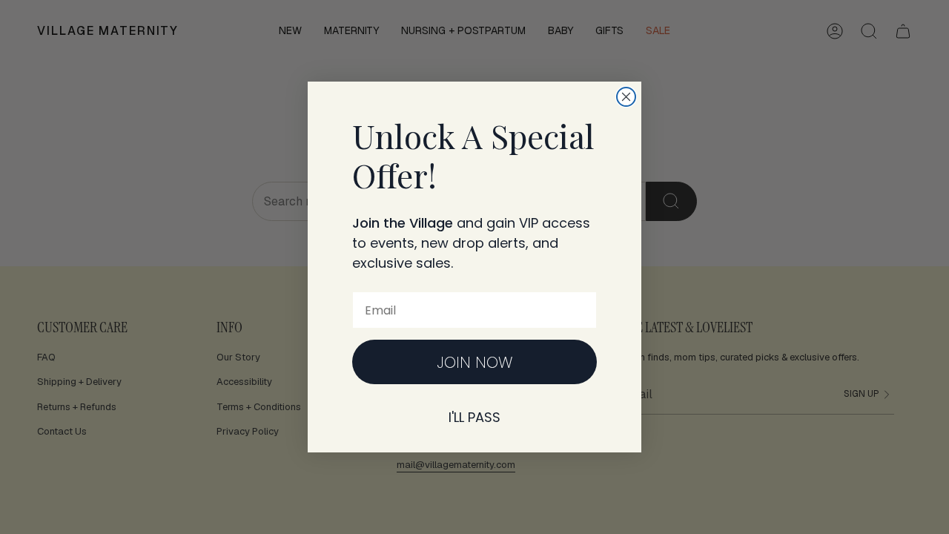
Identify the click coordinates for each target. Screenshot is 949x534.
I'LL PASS (474, 417)
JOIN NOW (475, 362)
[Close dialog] (626, 97)
